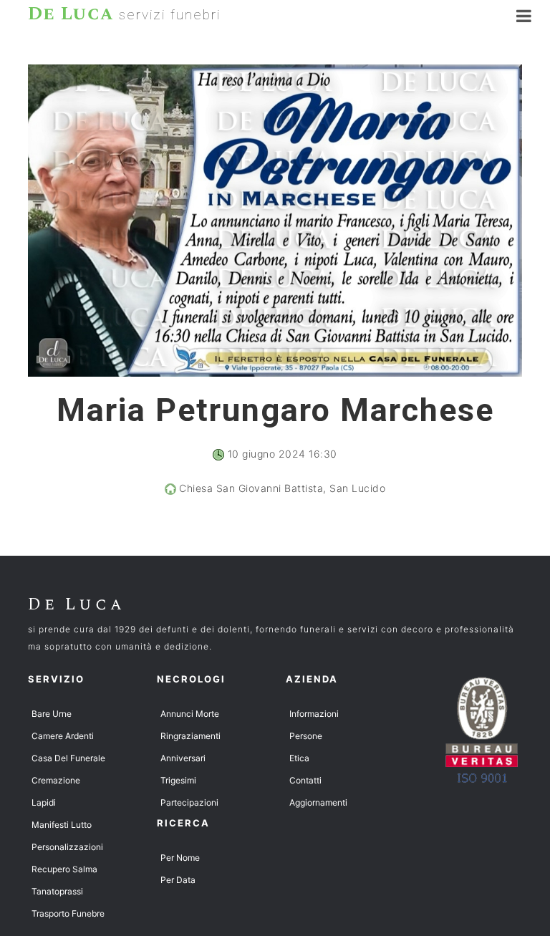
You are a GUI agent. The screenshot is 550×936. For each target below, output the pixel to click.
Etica (299, 758)
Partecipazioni (189, 802)
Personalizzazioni (67, 846)
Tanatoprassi (57, 891)
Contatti (305, 780)
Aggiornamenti (318, 802)
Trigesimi (178, 780)
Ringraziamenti (190, 735)
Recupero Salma (64, 869)
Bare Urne (52, 713)
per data (178, 879)
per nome (180, 857)
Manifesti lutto (62, 824)
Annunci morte (189, 713)
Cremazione (56, 780)
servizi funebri (124, 13)
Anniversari (183, 758)
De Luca (76, 604)
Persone (305, 735)
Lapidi (44, 802)
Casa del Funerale (68, 758)
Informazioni (314, 713)
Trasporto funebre (68, 913)
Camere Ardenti (63, 735)
